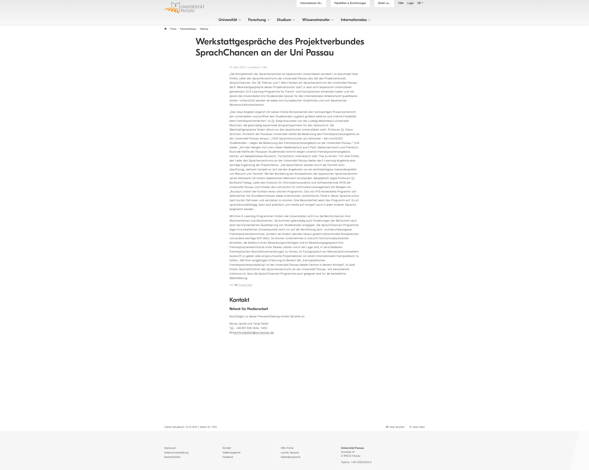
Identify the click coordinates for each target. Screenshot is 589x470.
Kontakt (226, 447)
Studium (284, 20)
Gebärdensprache (290, 457)
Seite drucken (397, 426)
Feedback (227, 457)
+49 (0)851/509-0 (361, 462)
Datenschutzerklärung (176, 452)
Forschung (257, 20)
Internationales (354, 20)
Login (410, 3)
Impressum (170, 447)
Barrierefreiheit (172, 457)
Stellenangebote (231, 452)
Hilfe (401, 3)
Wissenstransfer (316, 20)
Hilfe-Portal (287, 447)
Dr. (273, 120)
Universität (228, 20)
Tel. (231, 328)
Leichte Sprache (290, 452)
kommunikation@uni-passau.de (253, 332)
